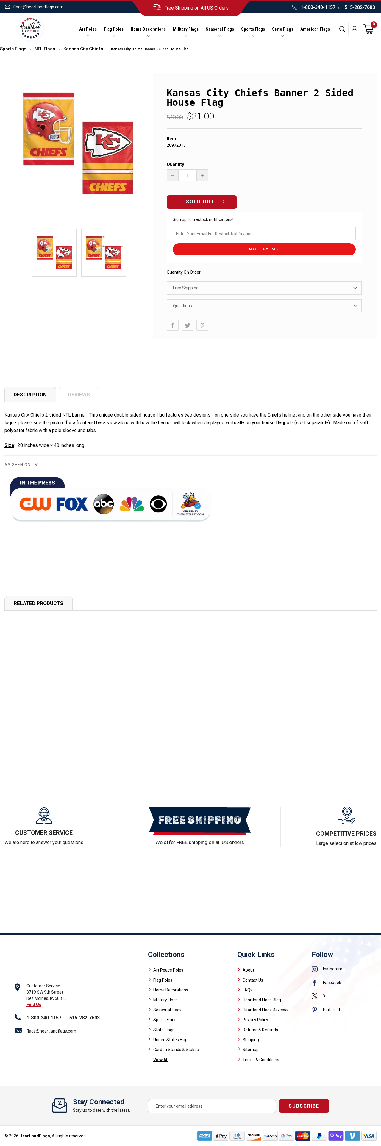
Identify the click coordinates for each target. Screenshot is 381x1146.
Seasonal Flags (220, 29)
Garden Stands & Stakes (176, 1049)
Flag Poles (114, 29)
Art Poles (88, 29)
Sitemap (251, 1049)
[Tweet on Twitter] (187, 325)
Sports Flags (253, 29)
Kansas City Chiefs (83, 49)
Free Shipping (186, 288)
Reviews (79, 394)
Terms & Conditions (261, 1059)
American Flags (315, 29)
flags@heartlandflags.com (38, 6)
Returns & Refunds (260, 1029)
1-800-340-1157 (318, 7)
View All (160, 1059)
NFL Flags (45, 49)
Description (30, 394)
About (248, 970)
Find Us (33, 1004)
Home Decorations (148, 29)
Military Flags (186, 29)
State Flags (282, 29)
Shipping (251, 1039)
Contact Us (253, 980)
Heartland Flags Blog (262, 999)
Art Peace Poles (168, 970)
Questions (182, 305)
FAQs (247, 990)
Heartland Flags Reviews (265, 1010)
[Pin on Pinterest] (202, 325)
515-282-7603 (360, 7)
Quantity (175, 164)
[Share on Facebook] (173, 325)
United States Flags (171, 1039)
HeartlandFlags (34, 1135)
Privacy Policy (255, 1019)
